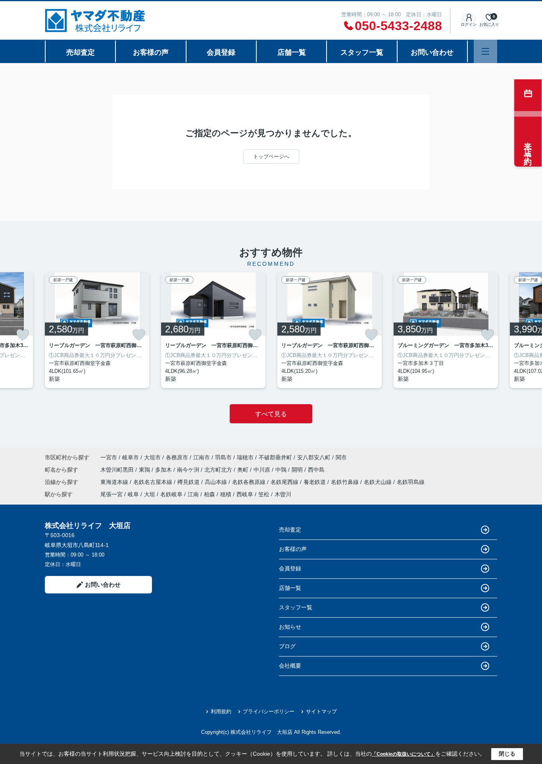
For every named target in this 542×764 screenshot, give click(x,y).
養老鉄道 (315, 482)
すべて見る (271, 414)
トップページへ (271, 156)
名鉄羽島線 (411, 482)
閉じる (507, 754)
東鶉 (145, 469)
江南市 (201, 457)
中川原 (263, 469)
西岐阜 (244, 494)
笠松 (263, 494)
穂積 (225, 494)
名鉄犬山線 (378, 482)
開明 (298, 469)
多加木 (164, 469)
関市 (341, 457)
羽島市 (223, 457)
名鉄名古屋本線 (153, 482)
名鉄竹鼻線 (345, 482)
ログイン (469, 24)
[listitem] (97, 330)
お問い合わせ (432, 52)
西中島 (316, 469)
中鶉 (281, 469)
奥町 (243, 469)
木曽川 (283, 494)
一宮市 (108, 457)
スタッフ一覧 (361, 52)
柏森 (209, 494)
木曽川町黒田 (117, 469)
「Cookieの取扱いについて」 (403, 754)
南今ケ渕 (189, 469)
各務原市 (177, 457)
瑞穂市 (245, 457)
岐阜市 (130, 457)
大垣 (149, 494)
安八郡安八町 (314, 457)
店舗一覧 (291, 52)
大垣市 (152, 457)
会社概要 (290, 665)
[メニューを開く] (485, 51)
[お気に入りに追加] (22, 335)
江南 (193, 494)
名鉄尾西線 (285, 482)
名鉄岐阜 (171, 494)
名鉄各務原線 (249, 482)
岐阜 (133, 494)
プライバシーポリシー (268, 711)
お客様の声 (151, 52)
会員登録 (221, 52)
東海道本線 (115, 482)
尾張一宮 (111, 494)
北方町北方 (219, 469)
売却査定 (80, 52)
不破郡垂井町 (275, 457)
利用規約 (221, 711)
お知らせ (290, 627)
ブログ (287, 646)
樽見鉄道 (189, 482)
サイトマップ (321, 711)
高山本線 (217, 482)
